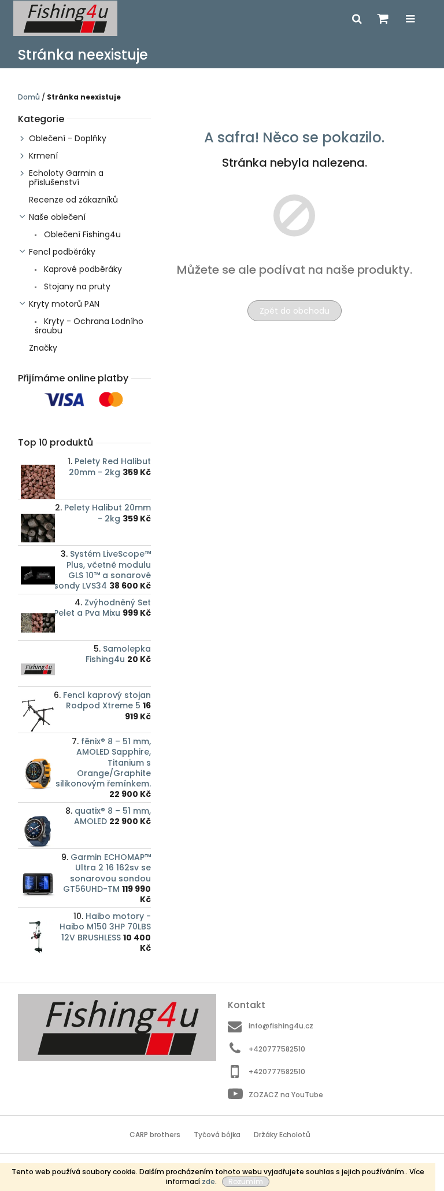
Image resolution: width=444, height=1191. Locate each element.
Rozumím (245, 1181)
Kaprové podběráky (82, 269)
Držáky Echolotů (282, 1134)
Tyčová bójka (217, 1134)
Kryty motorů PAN (64, 304)
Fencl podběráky (62, 252)
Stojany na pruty (76, 286)
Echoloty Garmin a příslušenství (66, 177)
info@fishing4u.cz (281, 1026)
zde (208, 1181)
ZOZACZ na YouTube (286, 1095)
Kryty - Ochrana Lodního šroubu (89, 325)
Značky (43, 348)
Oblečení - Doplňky (67, 138)
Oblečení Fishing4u (81, 234)
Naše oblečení (57, 217)
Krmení (43, 155)
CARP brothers (155, 1134)
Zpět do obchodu (295, 311)
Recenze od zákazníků (73, 199)
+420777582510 (277, 1049)
